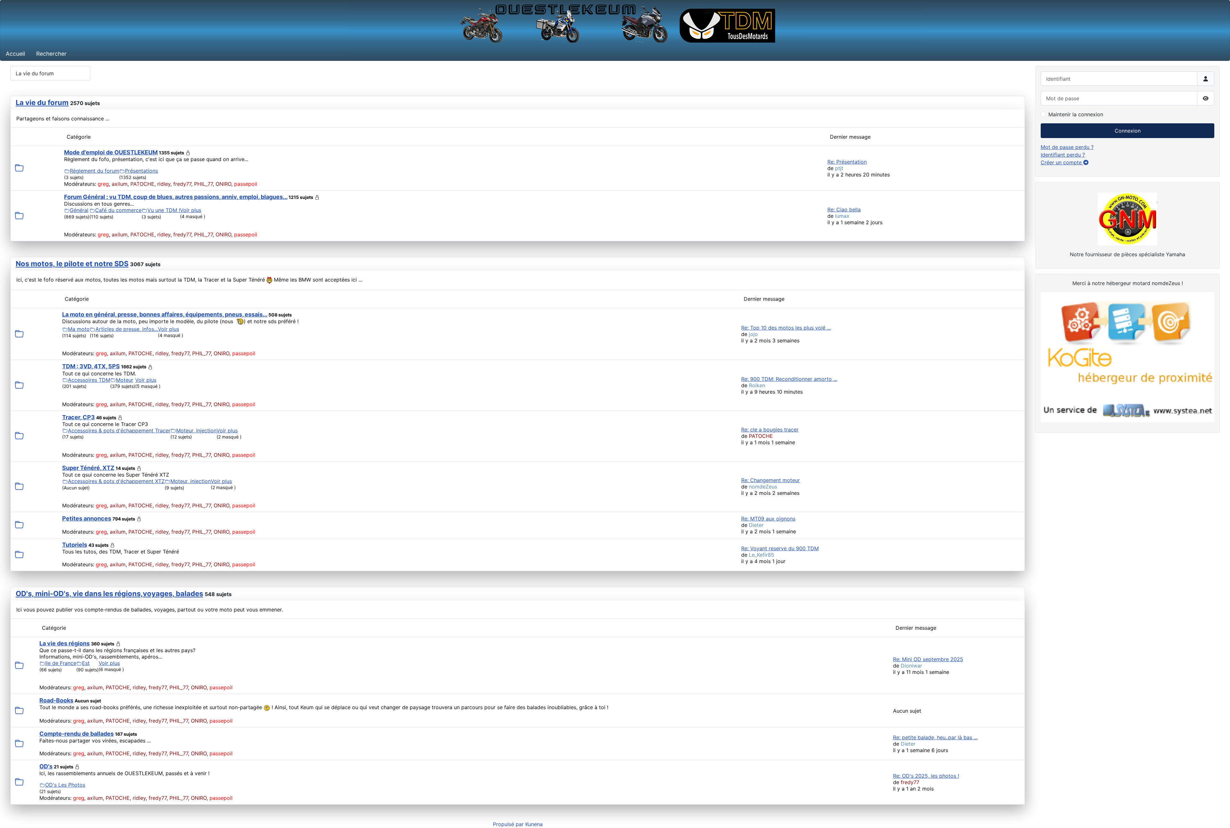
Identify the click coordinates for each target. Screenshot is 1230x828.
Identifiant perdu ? (1063, 155)
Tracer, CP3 (78, 417)
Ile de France (60, 663)
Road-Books (56, 700)
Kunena (534, 824)
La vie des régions (64, 643)
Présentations (141, 171)
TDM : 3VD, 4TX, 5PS (91, 366)
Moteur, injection (196, 430)
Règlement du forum (94, 171)
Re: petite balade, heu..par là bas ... (935, 737)
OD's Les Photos (65, 785)
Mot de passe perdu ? (1067, 147)
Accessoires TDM (89, 380)
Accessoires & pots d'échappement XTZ (116, 481)
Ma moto (79, 329)
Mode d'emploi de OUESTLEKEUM (111, 152)
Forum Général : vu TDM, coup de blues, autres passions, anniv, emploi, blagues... (175, 196)
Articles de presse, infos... (126, 329)
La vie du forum (42, 102)
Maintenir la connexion (1075, 114)
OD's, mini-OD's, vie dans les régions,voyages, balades (109, 593)
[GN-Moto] (1127, 218)
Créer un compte (1062, 162)
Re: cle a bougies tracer (770, 429)
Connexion (1128, 130)
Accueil (15, 53)
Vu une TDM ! (163, 210)
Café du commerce (118, 210)
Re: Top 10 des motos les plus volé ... (786, 327)
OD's (46, 766)
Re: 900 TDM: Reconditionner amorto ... (789, 379)
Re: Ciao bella (844, 209)
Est (86, 663)
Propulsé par (509, 824)
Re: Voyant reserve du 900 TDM (780, 548)
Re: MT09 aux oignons (768, 518)
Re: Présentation (847, 162)
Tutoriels (74, 544)
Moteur (124, 380)
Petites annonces (86, 518)
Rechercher (51, 53)
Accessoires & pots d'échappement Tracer (119, 430)
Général (79, 210)
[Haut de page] (1219, 816)
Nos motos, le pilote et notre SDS (72, 263)
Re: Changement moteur (770, 480)
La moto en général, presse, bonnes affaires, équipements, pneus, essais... (164, 314)
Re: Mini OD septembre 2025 (928, 659)
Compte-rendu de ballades (76, 733)
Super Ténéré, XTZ (88, 467)
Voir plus (190, 210)
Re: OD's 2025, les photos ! (926, 776)
